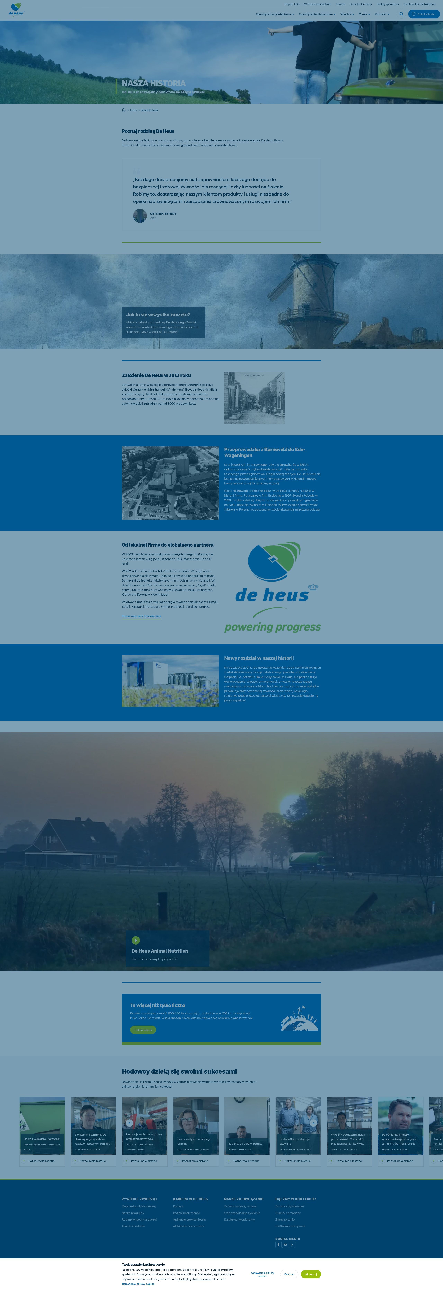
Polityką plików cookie (195, 1279)
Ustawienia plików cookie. (138, 1283)
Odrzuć (289, 1274)
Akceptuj (311, 1274)
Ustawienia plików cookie (262, 1274)
